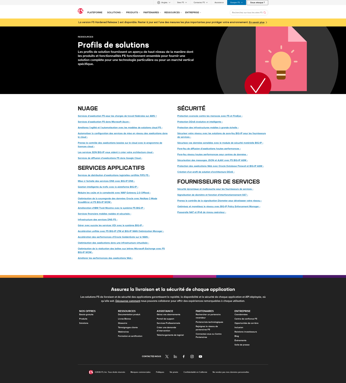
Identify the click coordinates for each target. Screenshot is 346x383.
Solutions (83, 323)
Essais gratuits (86, 314)
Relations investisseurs (245, 331)
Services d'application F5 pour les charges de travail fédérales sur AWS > (117, 116)
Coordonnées (241, 314)
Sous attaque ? (257, 2)
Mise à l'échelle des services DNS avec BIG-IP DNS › (106, 181)
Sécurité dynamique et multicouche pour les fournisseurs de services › (215, 189)
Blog (236, 336)
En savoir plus (257, 22)
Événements (240, 340)
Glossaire (122, 323)
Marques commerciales (141, 372)
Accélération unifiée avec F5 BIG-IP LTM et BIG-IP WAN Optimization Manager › (121, 231)
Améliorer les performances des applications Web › (105, 258)
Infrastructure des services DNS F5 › (97, 219)
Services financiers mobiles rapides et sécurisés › (104, 213)
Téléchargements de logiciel (170, 335)
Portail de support (165, 318)
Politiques (160, 372)
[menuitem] (164, 2)
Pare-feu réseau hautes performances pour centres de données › (212, 154)
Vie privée (174, 372)
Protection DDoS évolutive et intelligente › (200, 121)
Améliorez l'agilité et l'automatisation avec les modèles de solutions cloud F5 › (120, 127)
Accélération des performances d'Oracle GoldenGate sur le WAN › (113, 237)
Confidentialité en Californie (195, 372)
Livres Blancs (124, 318)
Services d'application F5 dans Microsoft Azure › (104, 121)
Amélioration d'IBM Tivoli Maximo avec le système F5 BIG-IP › (111, 208)
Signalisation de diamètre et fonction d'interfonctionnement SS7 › (212, 194)
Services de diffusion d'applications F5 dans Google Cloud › (110, 158)
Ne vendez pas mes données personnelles (231, 372)
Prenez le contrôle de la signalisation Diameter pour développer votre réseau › (219, 200)
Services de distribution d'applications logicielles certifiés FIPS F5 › (114, 175)
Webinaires (123, 331)
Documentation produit (129, 314)
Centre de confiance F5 (245, 318)
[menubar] (173, 2)
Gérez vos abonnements (168, 314)
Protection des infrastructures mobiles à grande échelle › (208, 127)
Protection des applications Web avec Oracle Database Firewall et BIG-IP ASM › (220, 166)
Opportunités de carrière (246, 323)
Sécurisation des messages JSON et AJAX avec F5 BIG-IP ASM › (212, 160)
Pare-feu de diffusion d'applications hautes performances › (209, 148)
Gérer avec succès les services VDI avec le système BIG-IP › (110, 225)
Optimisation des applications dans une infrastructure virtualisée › (113, 242)
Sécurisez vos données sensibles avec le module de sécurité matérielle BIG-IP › (220, 142)
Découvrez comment (127, 301)
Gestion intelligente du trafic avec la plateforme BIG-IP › (108, 186)
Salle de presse (241, 344)
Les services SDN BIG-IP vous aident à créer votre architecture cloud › (116, 152)
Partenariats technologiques (209, 322)
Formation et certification (130, 336)
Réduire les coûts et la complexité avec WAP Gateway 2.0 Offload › (114, 192)
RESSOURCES (85, 36)
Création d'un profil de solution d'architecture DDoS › (205, 171)
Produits (83, 318)
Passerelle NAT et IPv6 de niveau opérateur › (201, 212)
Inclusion (238, 327)
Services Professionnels (168, 323)
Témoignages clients (128, 327)
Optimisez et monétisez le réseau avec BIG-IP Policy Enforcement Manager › (218, 206)
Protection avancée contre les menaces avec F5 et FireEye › (209, 116)
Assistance (219, 2)
